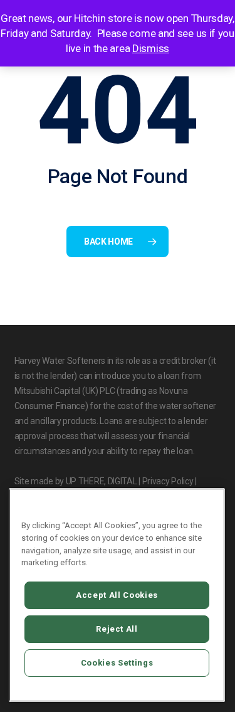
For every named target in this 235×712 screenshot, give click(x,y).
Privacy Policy (168, 481)
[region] (117, 595)
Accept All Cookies (117, 595)
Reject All (117, 629)
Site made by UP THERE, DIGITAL (75, 481)
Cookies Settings (117, 662)
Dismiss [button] (150, 48)
